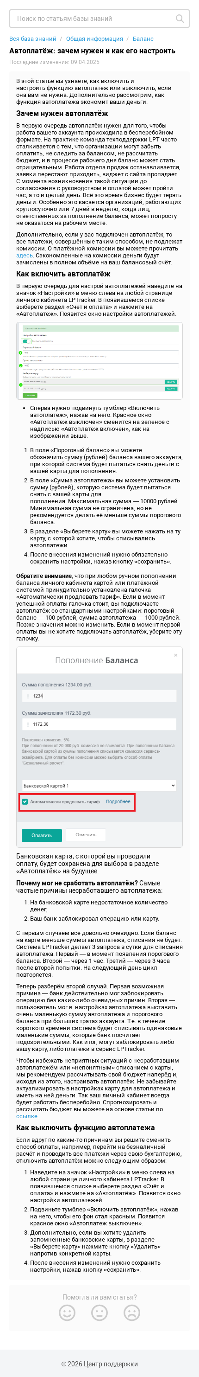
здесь (24, 255)
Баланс (143, 38)
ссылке (26, 1116)
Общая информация (94, 38)
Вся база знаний (32, 38)
